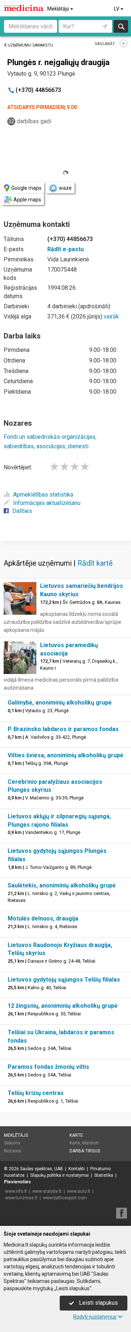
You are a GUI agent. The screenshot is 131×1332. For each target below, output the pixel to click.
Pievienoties (17, 1181)
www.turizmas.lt (21, 1197)
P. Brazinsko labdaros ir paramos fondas (63, 729)
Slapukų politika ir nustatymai (59, 1175)
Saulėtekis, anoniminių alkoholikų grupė (62, 885)
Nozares (12, 1151)
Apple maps (27, 199)
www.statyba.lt (46, 1191)
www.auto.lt (78, 1191)
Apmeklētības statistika (43, 494)
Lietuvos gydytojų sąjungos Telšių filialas (64, 979)
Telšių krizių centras (36, 1093)
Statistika (103, 1175)
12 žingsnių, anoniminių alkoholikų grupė (63, 1005)
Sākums (12, 1143)
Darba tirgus (85, 1151)
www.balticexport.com (65, 1197)
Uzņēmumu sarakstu (30, 45)
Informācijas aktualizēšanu (46, 503)
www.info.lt (16, 1191)
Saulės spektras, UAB (41, 1168)
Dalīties (22, 510)
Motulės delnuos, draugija (43, 918)
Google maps (26, 188)
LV (117, 9)
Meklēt (120, 26)
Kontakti (76, 1168)
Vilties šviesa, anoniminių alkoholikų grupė (65, 755)
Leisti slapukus (98, 1302)
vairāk (111, 316)
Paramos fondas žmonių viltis (48, 1066)
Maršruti (90, 1143)
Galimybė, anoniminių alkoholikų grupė (60, 702)
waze (65, 188)
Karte (76, 1135)
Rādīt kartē (95, 563)
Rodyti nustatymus (94, 1317)
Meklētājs (58, 9)
